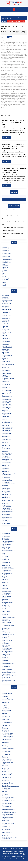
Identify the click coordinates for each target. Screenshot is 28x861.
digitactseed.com (6, 361)
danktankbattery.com (6, 777)
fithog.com (4, 623)
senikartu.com (5, 711)
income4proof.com (6, 318)
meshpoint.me (5, 728)
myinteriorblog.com (6, 462)
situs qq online (5, 258)
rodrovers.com (5, 367)
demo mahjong (5, 261)
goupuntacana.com (6, 307)
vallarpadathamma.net (7, 739)
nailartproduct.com (6, 359)
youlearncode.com (6, 341)
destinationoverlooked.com (8, 823)
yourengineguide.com (7, 480)
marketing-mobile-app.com (8, 772)
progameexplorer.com (7, 509)
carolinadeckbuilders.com (7, 571)
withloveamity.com (6, 340)
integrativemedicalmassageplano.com (10, 786)
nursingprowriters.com (7, 803)
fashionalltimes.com (6, 494)
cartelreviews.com (6, 356)
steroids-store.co (6, 620)
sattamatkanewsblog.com (7, 808)
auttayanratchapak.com (7, 733)
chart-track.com (5, 600)
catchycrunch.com (6, 312)
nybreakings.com (6, 482)
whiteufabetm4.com (6, 413)
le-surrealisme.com (6, 565)
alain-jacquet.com (6, 725)
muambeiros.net (5, 613)
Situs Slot (3, 21)
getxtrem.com (5, 766)
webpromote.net (5, 619)
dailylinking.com (5, 333)
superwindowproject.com (7, 652)
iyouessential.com (6, 338)
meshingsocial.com (6, 769)
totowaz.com (5, 811)
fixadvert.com (5, 551)
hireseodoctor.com (6, 384)
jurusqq (3, 255)
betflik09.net (5, 323)
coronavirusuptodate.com (8, 378)
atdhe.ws (4, 631)
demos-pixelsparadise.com (8, 558)
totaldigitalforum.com (7, 496)
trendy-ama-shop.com (7, 453)
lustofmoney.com (6, 831)
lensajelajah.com (5, 321)
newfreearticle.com (6, 753)
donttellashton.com (6, 701)
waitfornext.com (5, 437)
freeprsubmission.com (7, 459)
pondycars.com (5, 468)
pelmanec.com (5, 696)
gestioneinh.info (5, 447)
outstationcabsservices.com (8, 483)
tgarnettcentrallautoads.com (8, 550)
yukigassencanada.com (7, 372)
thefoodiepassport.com (7, 651)
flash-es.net (4, 791)
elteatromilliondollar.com (7, 736)
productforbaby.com (6, 743)
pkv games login (5, 248)
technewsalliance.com (7, 428)
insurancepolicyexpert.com (8, 568)
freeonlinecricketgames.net (8, 606)
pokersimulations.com (7, 390)
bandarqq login (21, 851)
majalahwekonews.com (7, 693)
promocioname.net (6, 603)
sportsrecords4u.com (7, 396)
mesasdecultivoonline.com (8, 748)
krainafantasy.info (6, 708)
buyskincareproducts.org (7, 671)
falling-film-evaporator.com (8, 800)
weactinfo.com (5, 768)
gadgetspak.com (5, 381)
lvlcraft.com (4, 362)
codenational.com (6, 508)
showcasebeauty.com (6, 567)
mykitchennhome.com (7, 648)
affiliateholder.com (6, 838)
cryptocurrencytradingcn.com (8, 809)
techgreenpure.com (6, 353)
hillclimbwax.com (6, 826)
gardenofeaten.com (6, 756)
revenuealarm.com (6, 514)
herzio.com (4, 705)
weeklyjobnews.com (6, 815)
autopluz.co (4, 553)
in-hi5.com (4, 707)
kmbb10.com (5, 765)
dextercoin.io (5, 678)
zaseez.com (4, 311)
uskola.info (4, 434)
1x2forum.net (5, 297)
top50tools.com (5, 574)
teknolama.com (5, 742)
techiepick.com (5, 465)
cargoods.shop (5, 719)
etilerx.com (4, 419)
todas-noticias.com (6, 710)
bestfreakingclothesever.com (8, 798)
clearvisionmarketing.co (7, 439)
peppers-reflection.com (7, 834)
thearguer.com (5, 771)
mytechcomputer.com (6, 518)
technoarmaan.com (6, 497)
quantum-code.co (6, 440)
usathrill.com (5, 476)
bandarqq (4, 284)
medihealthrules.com (6, 474)
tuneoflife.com (5, 835)
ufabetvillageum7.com (7, 405)
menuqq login (6, 851)
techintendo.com (5, 352)
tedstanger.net (5, 431)
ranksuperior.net (5, 820)
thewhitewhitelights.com (7, 629)
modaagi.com (5, 588)
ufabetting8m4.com (6, 399)
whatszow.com (5, 349)
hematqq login (22, 856)
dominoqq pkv (5, 267)
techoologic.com (5, 471)
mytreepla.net (5, 388)
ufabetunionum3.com (6, 401)
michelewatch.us (5, 545)
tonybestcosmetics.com (7, 500)
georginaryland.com (6, 626)
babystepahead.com (6, 821)
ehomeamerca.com (6, 350)
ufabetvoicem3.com (6, 407)
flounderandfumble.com (7, 422)
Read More (7, 138)
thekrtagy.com (5, 485)
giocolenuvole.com (6, 337)
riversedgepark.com (6, 309)
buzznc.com (4, 502)
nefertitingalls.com (6, 315)
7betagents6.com (6, 376)
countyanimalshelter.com (7, 817)
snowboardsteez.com (6, 760)
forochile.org (5, 599)
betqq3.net (4, 642)
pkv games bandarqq (6, 253)
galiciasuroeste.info (6, 591)
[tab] (14, 9)
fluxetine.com (5, 639)
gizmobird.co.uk (5, 538)
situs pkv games (5, 247)
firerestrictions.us (6, 610)
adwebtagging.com (6, 818)
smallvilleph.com (5, 590)
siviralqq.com (5, 795)
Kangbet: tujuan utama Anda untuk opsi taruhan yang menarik (13, 122)
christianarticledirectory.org (8, 680)
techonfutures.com (6, 469)
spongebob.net (5, 730)
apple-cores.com (5, 661)
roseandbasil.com (6, 628)
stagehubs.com (5, 295)
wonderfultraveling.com (7, 602)
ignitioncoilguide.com (7, 517)
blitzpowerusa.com (6, 754)
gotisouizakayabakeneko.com (8, 727)
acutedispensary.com (6, 806)
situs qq (3, 264)
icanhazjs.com (5, 655)
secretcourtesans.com (7, 300)
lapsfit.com (4, 385)
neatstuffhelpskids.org (7, 596)
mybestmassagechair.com (7, 636)
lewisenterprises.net (6, 330)
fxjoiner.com (5, 503)
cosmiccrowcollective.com (8, 724)
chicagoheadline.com (6, 303)
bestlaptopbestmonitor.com (8, 625)
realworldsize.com (6, 740)
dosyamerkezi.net (6, 564)
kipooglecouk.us (5, 646)
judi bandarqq (5, 268)
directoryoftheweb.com (7, 699)
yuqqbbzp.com (5, 375)
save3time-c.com (6, 554)
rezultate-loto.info (6, 393)
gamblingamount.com (7, 824)
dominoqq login (13, 853)
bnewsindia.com (5, 463)
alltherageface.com (6, 506)
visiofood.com (5, 456)
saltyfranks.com (5, 577)
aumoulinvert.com (6, 649)
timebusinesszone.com (7, 832)
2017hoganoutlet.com (7, 694)
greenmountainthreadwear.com (9, 805)
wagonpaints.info (6, 436)
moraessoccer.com (6, 597)
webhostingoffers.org (7, 347)
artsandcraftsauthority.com (8, 521)
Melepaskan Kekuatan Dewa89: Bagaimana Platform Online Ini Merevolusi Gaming (14, 146)
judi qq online (5, 252)
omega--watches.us (6, 547)
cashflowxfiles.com (6, 763)
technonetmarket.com (7, 430)
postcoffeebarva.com (7, 734)
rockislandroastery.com (7, 511)
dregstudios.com (5, 594)
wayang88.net (5, 410)
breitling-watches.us (6, 548)
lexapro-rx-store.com (7, 669)
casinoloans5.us (5, 643)
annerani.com (5, 579)
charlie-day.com (5, 780)
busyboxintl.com (5, 731)
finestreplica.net (5, 421)
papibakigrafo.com (6, 654)
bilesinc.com (4, 585)
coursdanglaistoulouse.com (8, 541)
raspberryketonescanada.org (8, 473)
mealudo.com (5, 779)
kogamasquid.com (6, 674)
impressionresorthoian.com (8, 797)
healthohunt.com (6, 424)
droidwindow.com (6, 457)
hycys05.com (5, 757)
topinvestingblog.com (7, 573)
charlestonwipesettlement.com (9, 812)
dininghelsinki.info (6, 416)
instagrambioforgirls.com (7, 762)
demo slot (4, 276)
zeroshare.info (5, 584)
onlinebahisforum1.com (7, 301)
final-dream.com (5, 444)
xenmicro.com (5, 326)
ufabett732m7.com (6, 454)
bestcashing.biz (5, 608)
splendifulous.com (6, 395)
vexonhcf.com (5, 556)
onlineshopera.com (6, 327)
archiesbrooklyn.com (6, 611)
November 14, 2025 (7, 31)
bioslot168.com (5, 520)
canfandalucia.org (6, 479)
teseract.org (5, 451)
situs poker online (6, 256)
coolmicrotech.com (6, 488)
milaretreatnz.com (6, 587)
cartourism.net (5, 660)
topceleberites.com (6, 398)
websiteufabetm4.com (7, 411)
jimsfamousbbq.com (6, 533)
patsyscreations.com (6, 317)
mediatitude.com (5, 559)
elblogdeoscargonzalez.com (8, 617)
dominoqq (4, 282)
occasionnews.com (6, 829)
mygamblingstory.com (7, 691)
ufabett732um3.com (6, 433)
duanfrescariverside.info (7, 418)
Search (14, 192)
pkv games (4, 270)
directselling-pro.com (7, 512)
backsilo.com (5, 794)
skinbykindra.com (6, 505)
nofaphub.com (5, 314)
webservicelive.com (6, 523)
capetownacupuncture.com (8, 721)
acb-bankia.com (5, 789)
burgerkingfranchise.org (7, 737)
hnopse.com (4, 828)
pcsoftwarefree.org (6, 332)
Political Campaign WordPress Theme (10, 848)
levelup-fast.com (6, 387)
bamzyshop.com (5, 466)
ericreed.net (4, 637)
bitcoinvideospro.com (7, 722)
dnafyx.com (4, 335)
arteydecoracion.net (6, 622)
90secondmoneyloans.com (8, 364)
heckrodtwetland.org (6, 632)
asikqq (3, 273)
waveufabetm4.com (6, 408)
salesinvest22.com (6, 450)
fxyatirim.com (5, 343)
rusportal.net (5, 713)
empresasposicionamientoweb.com (10, 499)
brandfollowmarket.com (7, 814)
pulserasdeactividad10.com (8, 663)
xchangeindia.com (6, 486)
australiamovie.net (6, 536)
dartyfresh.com (5, 329)
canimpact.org (5, 657)
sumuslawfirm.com (6, 802)
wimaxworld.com (5, 605)
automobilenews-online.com (8, 492)
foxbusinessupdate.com (7, 783)
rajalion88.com (5, 306)
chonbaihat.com (5, 616)
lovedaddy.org (5, 785)
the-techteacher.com (6, 491)
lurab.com (4, 515)
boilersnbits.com (5, 750)
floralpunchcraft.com (6, 774)
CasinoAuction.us (6, 645)
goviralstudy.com (6, 658)
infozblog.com (5, 614)
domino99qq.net (5, 698)
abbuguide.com (5, 344)
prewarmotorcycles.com (7, 561)
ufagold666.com (5, 460)
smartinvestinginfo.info (7, 427)
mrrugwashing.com (6, 788)
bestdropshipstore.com (7, 355)
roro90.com (4, 704)
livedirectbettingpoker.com (8, 782)
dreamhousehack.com (7, 489)
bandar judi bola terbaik (7, 259)
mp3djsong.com (5, 539)
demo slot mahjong (6, 277)
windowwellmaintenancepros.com (9, 837)
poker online (7, 858)
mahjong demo (5, 279)
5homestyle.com (5, 681)
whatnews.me (5, 442)
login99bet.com (5, 298)
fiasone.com (4, 776)
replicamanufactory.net (7, 392)
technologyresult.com (7, 346)
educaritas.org (5, 320)
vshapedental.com (6, 477)
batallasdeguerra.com (7, 593)
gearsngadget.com (6, 382)
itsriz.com (4, 717)
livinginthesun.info (6, 716)
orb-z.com (4, 745)
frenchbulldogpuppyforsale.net (9, 672)
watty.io (4, 714)
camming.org (5, 304)
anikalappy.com (5, 414)
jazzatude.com (5, 580)
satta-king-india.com (6, 370)
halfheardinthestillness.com (8, 634)
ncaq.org (4, 324)
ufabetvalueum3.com (6, 402)
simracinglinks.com (6, 562)
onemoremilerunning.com (7, 759)
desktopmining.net (6, 666)
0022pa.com (5, 582)
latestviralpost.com (6, 751)
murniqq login (15, 856)
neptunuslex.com (6, 542)
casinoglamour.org (6, 677)
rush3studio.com (5, 702)
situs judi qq (21, 858)
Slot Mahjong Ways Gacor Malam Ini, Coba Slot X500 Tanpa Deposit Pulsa (13, 17)
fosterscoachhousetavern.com (9, 746)
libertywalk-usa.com (6, 535)
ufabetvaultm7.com (6, 404)
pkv (3, 274)
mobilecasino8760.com (7, 640)
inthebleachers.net (6, 668)
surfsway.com (5, 358)
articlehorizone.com (6, 373)
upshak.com (4, 792)
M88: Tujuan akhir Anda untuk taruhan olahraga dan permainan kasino (14, 170)
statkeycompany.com (6, 570)
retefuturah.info (5, 425)
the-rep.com (4, 576)
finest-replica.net (6, 445)
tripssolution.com (6, 369)
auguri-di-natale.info (6, 544)
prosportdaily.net (6, 448)
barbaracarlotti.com (6, 665)
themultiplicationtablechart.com (9, 675)
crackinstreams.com (6, 379)
